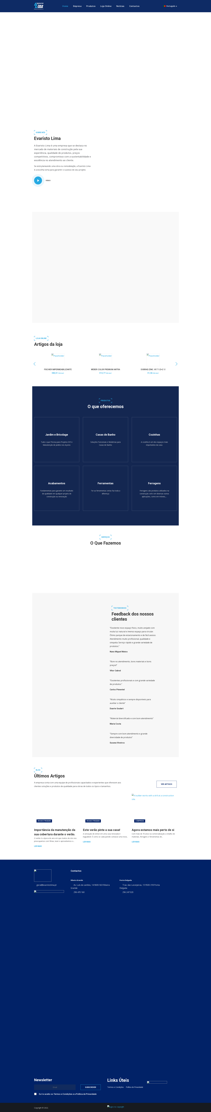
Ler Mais (38, 846)
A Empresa (139, 821)
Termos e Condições (106, 290)
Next (175, 363)
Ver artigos (166, 784)
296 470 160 (79, 892)
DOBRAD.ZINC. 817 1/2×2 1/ (153, 369)
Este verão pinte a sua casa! (101, 830)
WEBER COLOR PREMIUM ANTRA (105, 369)
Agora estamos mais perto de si (153, 830)
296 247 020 (127, 892)
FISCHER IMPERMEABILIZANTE (58, 369)
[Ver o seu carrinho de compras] (159, 6)
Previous (35, 363)
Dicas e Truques (44, 821)
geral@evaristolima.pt (47, 885)
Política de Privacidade (91, 295)
